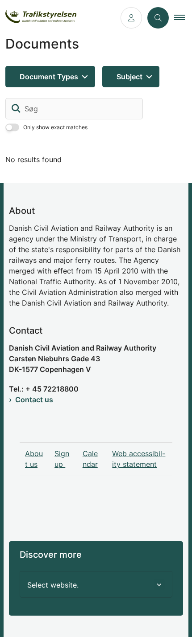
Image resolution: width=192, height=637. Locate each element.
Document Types (49, 76)
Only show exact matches (55, 127)
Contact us (34, 399)
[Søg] (16, 108)
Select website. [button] (53, 584)
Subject (129, 76)
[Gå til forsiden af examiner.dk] (57, 18)
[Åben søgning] (158, 18)
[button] (183, 17)
